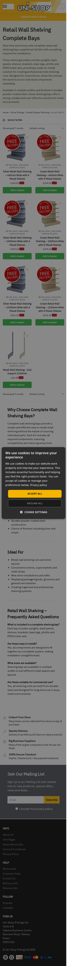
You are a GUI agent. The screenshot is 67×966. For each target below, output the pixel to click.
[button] (33, 512)
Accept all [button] (35, 493)
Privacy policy (38, 485)
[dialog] (33, 483)
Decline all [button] (35, 503)
